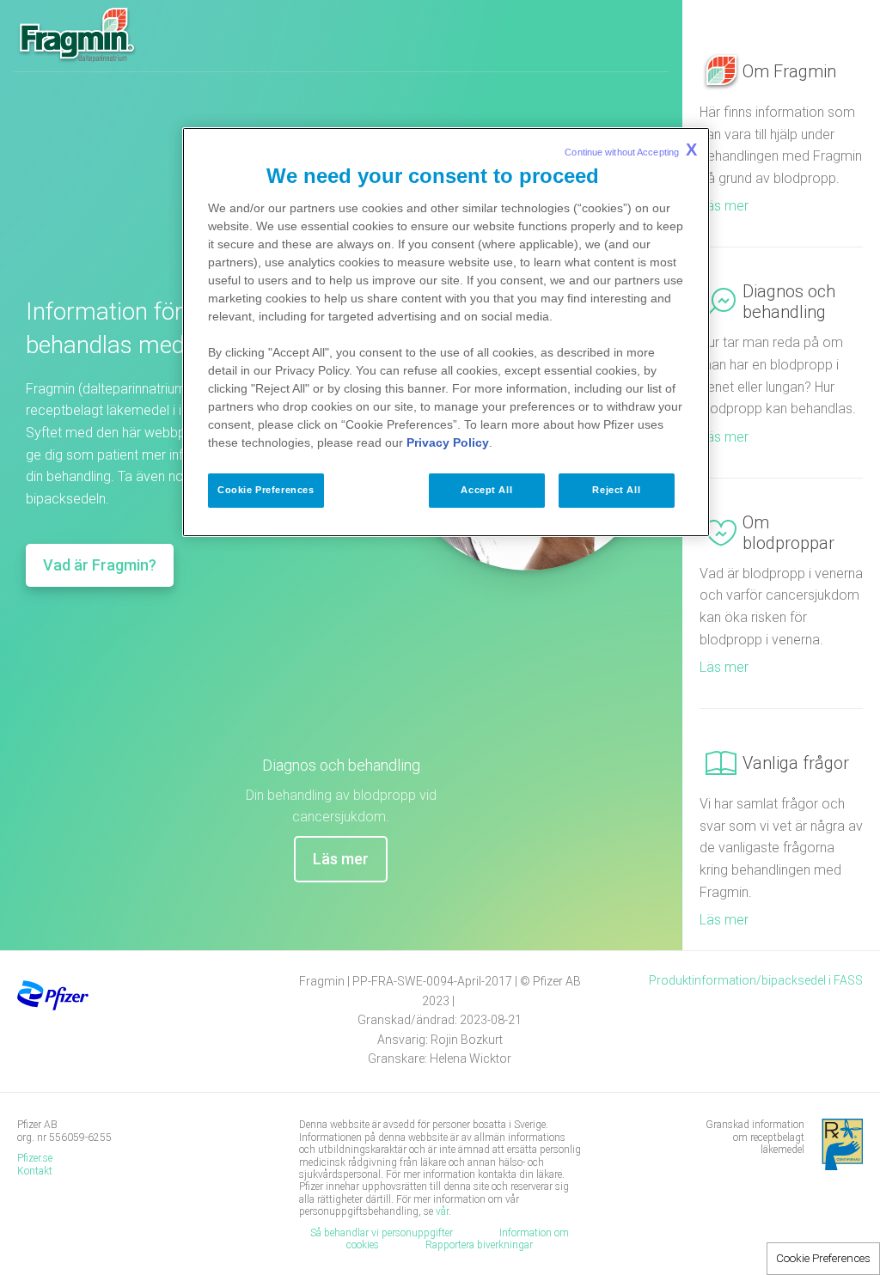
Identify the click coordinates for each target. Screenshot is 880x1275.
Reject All (616, 490)
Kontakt (36, 1171)
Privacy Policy (447, 442)
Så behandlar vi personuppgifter (381, 1233)
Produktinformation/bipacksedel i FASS (756, 980)
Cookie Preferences (823, 1258)
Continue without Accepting (631, 149)
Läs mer (341, 859)
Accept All (486, 490)
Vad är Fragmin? (99, 565)
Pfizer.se (34, 1158)
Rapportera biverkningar (479, 1245)
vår (442, 1211)
